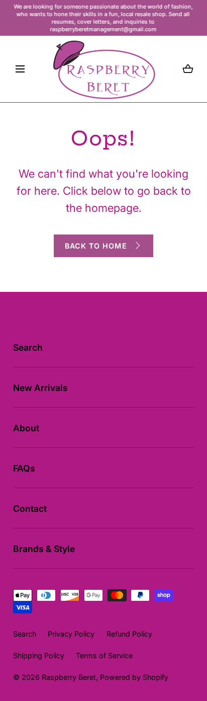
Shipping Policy (38, 655)
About (26, 428)
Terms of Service (104, 655)
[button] (20, 69)
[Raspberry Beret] (103, 69)
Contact (30, 508)
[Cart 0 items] (188, 69)
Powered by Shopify (134, 677)
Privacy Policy (71, 634)
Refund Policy (129, 634)
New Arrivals (40, 387)
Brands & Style (44, 548)
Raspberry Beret (69, 677)
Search (28, 347)
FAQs (24, 468)
